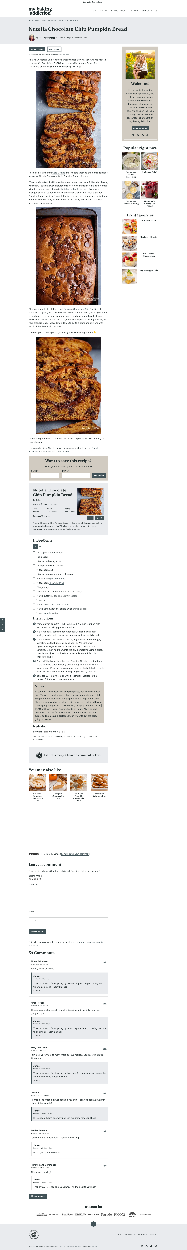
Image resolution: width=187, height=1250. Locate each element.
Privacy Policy (62, 1246)
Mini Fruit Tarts (148, 220)
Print (99, 518)
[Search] (156, 10)
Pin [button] (90, 518)
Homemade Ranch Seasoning (131, 174)
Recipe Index (40, 21)
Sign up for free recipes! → (93, 2)
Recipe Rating (36, 876)
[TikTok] (147, 135)
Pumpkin (74, 21)
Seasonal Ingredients (58, 21)
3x (45, 547)
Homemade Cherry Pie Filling (149, 203)
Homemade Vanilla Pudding (131, 202)
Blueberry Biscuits (148, 237)
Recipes (104, 11)
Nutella (47, 613)
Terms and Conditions (74, 1246)
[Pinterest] (142, 135)
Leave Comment (37, 931)
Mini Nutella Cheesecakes (56, 451)
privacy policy (64, 54)
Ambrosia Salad (149, 172)
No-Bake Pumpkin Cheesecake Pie (37, 797)
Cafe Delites (58, 172)
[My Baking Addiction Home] (40, 11)
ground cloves (56, 583)
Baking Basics (118, 11)
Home (94, 11)
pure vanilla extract (59, 604)
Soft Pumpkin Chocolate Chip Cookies (78, 309)
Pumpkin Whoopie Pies (99, 794)
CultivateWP (94, 1246)
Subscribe (147, 11)
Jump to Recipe (37, 49)
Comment (34, 884)
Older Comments (37, 1196)
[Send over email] (2, 629)
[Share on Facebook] (2, 620)
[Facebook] (137, 135)
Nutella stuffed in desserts (74, 189)
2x (40, 547)
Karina (41, 38)
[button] (45, 38)
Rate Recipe (54, 49)
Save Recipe (99, 475)
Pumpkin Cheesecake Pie (58, 796)
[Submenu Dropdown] (108, 10)
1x (35, 547)
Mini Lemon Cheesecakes (149, 254)
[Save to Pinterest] (2, 625)
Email (65, 471)
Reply (104, 962)
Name (34, 471)
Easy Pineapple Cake (148, 270)
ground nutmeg (57, 578)
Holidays (133, 11)
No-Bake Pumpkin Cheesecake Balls (78, 797)
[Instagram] (133, 135)
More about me (140, 128)
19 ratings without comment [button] (75, 854)
